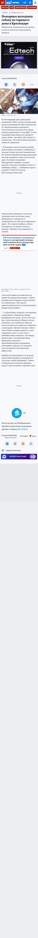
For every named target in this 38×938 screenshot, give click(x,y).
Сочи (12, 7)
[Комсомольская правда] (12, 2)
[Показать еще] (31, 84)
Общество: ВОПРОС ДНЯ (13, 450)
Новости (5, 7)
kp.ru (34, 436)
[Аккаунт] (35, 2)
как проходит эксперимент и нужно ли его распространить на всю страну (18, 241)
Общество (4, 12)
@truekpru (23, 429)
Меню (2, 2)
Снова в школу (20, 7)
